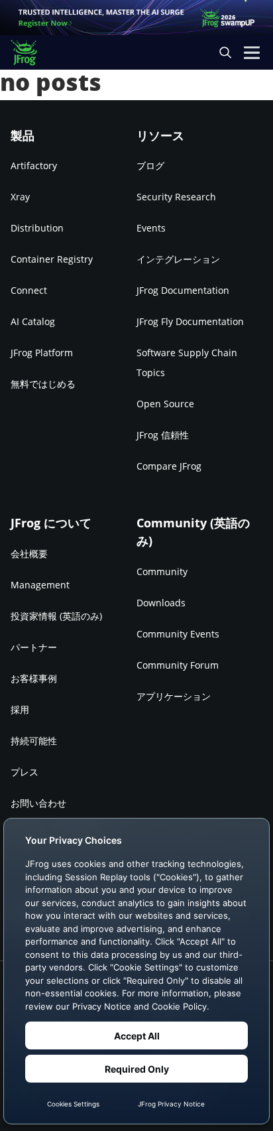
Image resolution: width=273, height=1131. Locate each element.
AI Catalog (33, 321)
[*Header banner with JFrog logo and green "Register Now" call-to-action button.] (136, 17)
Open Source (165, 403)
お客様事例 (34, 678)
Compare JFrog (168, 466)
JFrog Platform (42, 352)
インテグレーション (178, 259)
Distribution (37, 228)
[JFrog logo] (30, 53)
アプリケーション (173, 696)
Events (151, 228)
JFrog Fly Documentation (190, 321)
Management (40, 584)
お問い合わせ (38, 803)
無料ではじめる (43, 383)
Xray (20, 196)
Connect (29, 290)
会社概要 (29, 553)
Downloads (161, 602)
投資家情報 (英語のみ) (56, 616)
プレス (24, 771)
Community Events (177, 634)
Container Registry (52, 259)
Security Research (176, 196)
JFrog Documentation (182, 290)
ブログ (150, 165)
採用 (20, 709)
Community (162, 571)
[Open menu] (251, 52)
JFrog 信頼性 (162, 435)
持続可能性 (34, 740)
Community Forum (177, 665)
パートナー (34, 647)
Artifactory (34, 165)
